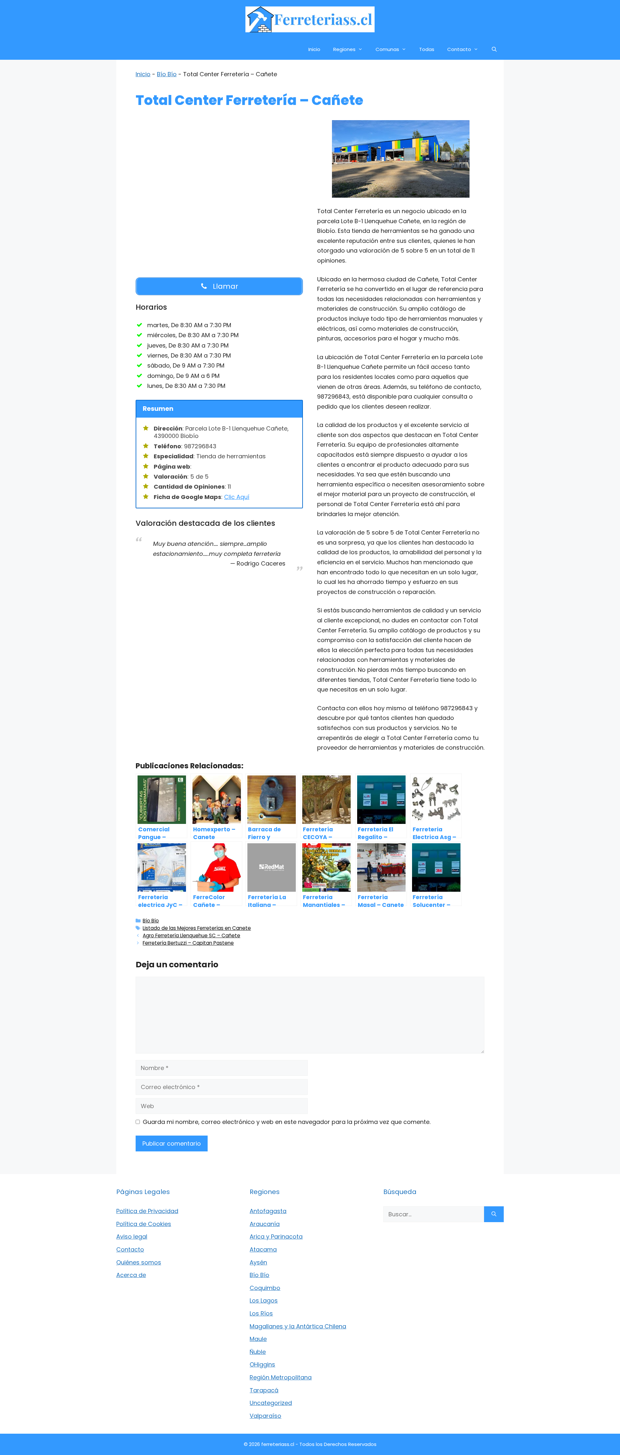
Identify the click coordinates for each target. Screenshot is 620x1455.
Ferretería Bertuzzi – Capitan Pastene (188, 943)
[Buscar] (494, 1214)
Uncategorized (271, 1403)
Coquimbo (265, 1288)
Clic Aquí (236, 497)
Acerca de (131, 1275)
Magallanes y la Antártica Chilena (298, 1326)
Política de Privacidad (147, 1211)
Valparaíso (265, 1416)
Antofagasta (268, 1211)
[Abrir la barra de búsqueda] (494, 49)
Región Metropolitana (281, 1377)
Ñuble (258, 1352)
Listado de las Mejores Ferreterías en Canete (197, 928)
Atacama (263, 1249)
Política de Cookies (143, 1224)
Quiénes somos (138, 1262)
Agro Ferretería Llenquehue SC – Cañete (191, 935)
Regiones (344, 49)
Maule (258, 1339)
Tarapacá (264, 1390)
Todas (426, 49)
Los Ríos (261, 1313)
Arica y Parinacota (276, 1236)
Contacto (459, 49)
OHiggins (262, 1364)
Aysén (258, 1262)
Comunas (387, 49)
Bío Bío (167, 74)
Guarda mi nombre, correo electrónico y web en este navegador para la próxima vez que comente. (286, 1122)
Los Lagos (264, 1300)
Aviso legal (131, 1236)
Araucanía (265, 1224)
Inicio (314, 49)
